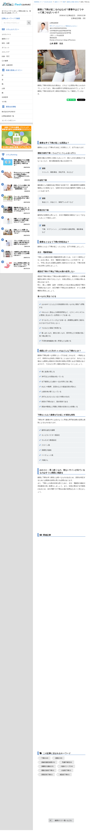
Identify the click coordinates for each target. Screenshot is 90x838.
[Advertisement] (61, 121)
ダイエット (5, 47)
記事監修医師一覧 (8, 116)
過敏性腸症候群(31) (48, 762)
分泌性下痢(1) (66, 770)
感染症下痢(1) (64, 774)
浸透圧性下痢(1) (47, 774)
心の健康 (5, 61)
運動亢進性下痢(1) (47, 770)
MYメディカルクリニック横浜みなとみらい (63, 26)
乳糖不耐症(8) (67, 762)
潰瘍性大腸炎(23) (47, 766)
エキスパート (6, 34)
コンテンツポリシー (9, 120)
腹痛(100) (58, 758)
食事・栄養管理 (7, 65)
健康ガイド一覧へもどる (63, 820)
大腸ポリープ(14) (67, 766)
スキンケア (5, 52)
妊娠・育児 (5, 56)
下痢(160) (44, 758)
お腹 (3, 88)
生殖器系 (5, 97)
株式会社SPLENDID (8, 112)
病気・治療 (5, 43)
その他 (4, 101)
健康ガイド (5, 39)
